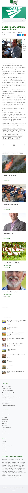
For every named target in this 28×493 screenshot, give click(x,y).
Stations (4, 441)
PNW (20, 130)
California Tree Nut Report (8, 392)
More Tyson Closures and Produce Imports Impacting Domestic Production (15, 333)
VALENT (9, 128)
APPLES (13, 131)
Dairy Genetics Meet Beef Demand (12, 328)
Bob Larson (4, 59)
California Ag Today (6, 388)
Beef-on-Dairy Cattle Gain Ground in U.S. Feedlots (15, 372)
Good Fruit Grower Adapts (12, 263)
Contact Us (4, 452)
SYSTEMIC (4, 138)
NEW (14, 128)
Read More (6, 180)
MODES (15, 137)
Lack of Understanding (10, 292)
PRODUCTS (19, 128)
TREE (24, 130)
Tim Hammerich (5, 434)
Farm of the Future (6, 386)
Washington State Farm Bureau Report (10, 397)
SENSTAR (10, 134)
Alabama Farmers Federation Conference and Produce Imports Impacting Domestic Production (16, 322)
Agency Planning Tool (7, 445)
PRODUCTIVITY (16, 133)
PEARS (18, 131)
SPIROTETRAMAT (6, 135)
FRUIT (4, 131)
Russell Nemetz (5, 431)
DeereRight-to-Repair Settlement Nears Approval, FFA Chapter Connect (15, 344)
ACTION (19, 137)
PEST (22, 133)
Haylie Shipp (4, 417)
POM (11, 135)
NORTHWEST (15, 130)
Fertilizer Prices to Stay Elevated (11, 350)
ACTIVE (4, 137)
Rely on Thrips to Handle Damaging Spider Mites (15, 339)
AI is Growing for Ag (9, 233)
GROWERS (9, 131)
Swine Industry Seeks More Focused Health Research (16, 355)
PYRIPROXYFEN (16, 134)
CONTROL (4, 134)
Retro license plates (9, 366)
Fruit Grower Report (6, 401)
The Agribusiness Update (7, 390)
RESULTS (4, 130)
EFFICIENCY (10, 133)
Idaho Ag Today (5, 403)
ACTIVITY (17, 138)
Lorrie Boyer (4, 425)
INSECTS (21, 135)
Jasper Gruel (5, 419)
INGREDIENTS (9, 137)
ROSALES (9, 130)
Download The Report (7, 23)
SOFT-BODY (16, 135)
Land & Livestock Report (7, 399)
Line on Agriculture (6, 394)
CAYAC (3, 448)
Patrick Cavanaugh (6, 427)
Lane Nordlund (5, 421)
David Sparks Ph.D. (6, 415)
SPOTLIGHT (5, 128)
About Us (4, 450)
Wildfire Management (10, 175)
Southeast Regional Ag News (8, 405)
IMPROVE (4, 133)
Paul (3, 429)
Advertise (4, 443)
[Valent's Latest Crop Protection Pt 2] (14, 12)
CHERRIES (22, 131)
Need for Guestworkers (11, 204)
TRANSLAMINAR (11, 138)
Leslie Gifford (5, 423)
